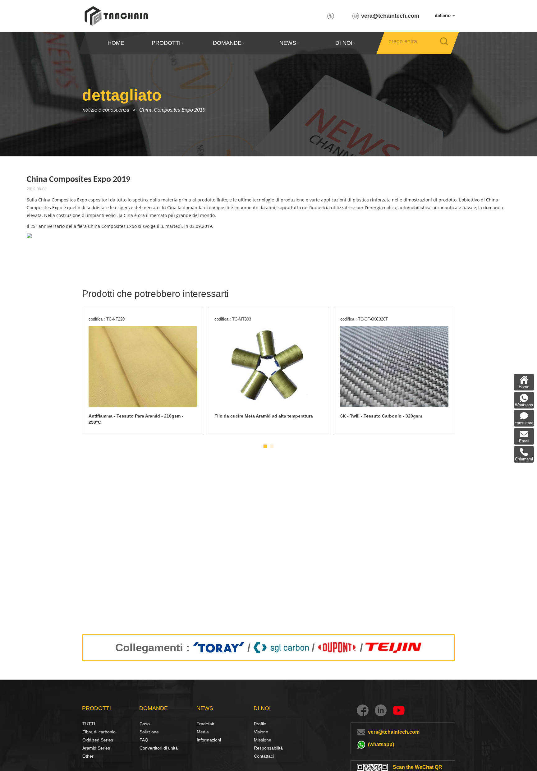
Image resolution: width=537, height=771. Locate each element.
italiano (443, 15)
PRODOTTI (166, 43)
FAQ (144, 739)
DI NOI (343, 43)
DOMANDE (227, 43)
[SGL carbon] (281, 647)
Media (203, 731)
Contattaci (264, 756)
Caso (145, 723)
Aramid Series (96, 748)
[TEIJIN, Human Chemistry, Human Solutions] (394, 647)
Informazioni (209, 739)
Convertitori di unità (159, 748)
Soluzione (146, 731)
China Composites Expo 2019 (172, 110)
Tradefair (205, 723)
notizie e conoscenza (106, 110)
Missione (262, 739)
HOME (116, 43)
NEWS (287, 43)
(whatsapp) (381, 744)
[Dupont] (337, 647)
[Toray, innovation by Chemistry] (218, 647)
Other (88, 756)
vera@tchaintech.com (390, 16)
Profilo (260, 723)
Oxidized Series (97, 739)
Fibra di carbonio (89, 731)
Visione (261, 731)
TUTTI (88, 723)
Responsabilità (268, 748)
